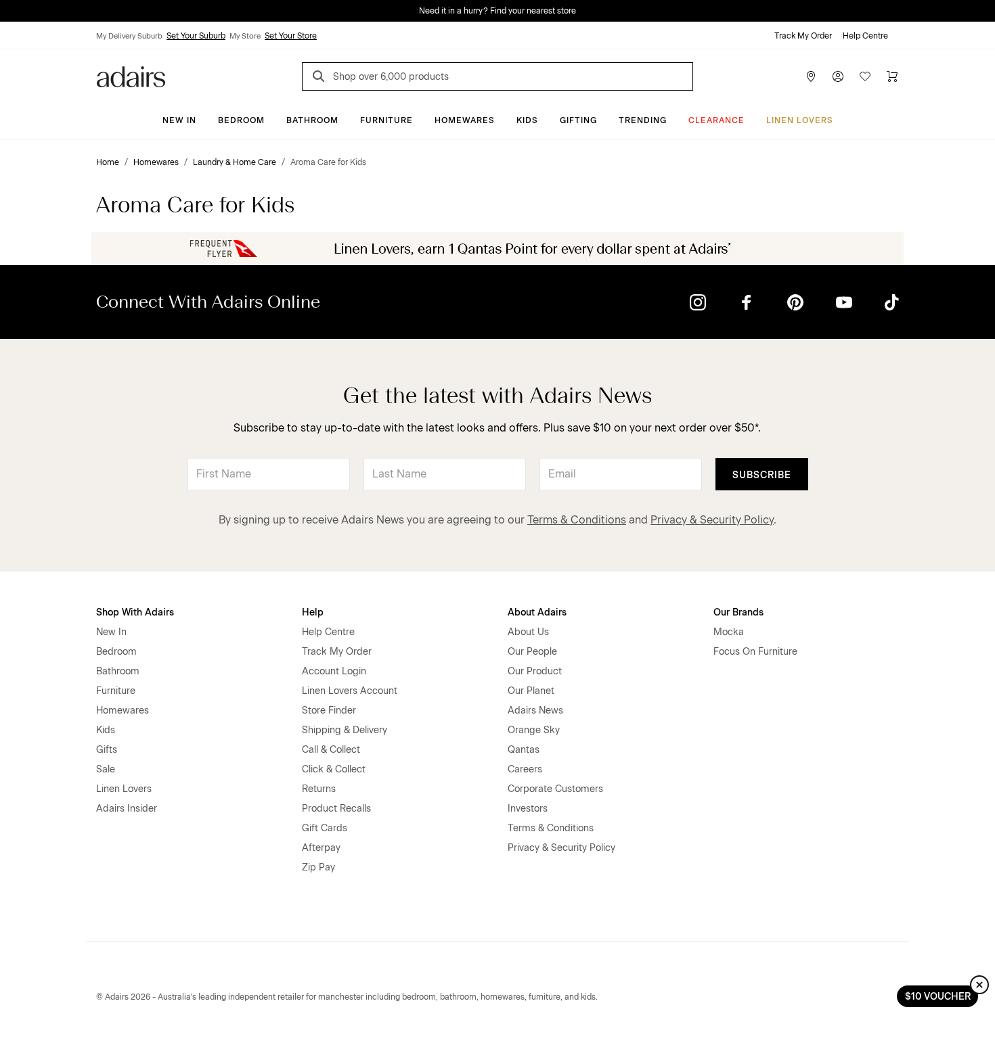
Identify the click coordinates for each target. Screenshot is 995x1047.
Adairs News (535, 710)
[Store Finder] (811, 76)
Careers (525, 769)
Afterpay (321, 848)
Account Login (334, 671)
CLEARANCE (716, 120)
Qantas (523, 749)
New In (179, 120)
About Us (528, 632)
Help (313, 612)
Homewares (465, 120)
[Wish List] (865, 76)
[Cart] (892, 76)
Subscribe (761, 475)
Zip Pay (318, 867)
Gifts (106, 749)
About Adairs (537, 612)
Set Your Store (291, 36)
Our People (532, 651)
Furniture (386, 120)
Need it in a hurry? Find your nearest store (497, 11)
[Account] (838, 76)
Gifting (578, 120)
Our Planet (531, 691)
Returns (319, 789)
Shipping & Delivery (344, 730)
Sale (105, 769)
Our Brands (738, 612)
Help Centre (865, 36)
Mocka (728, 632)
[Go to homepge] (131, 75)
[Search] (321, 78)
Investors (528, 808)
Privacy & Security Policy (712, 519)
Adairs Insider (126, 808)
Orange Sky (534, 730)
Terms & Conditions (576, 519)
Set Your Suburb (196, 36)
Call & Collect (331, 749)
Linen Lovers (799, 120)
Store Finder (329, 710)
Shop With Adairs (135, 612)
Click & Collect (334, 769)
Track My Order (803, 36)
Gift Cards (324, 828)
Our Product (535, 671)
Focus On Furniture (755, 651)
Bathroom (312, 120)
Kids (527, 120)
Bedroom (241, 120)
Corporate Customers (555, 789)
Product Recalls (336, 808)
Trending (643, 120)
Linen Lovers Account (349, 691)
